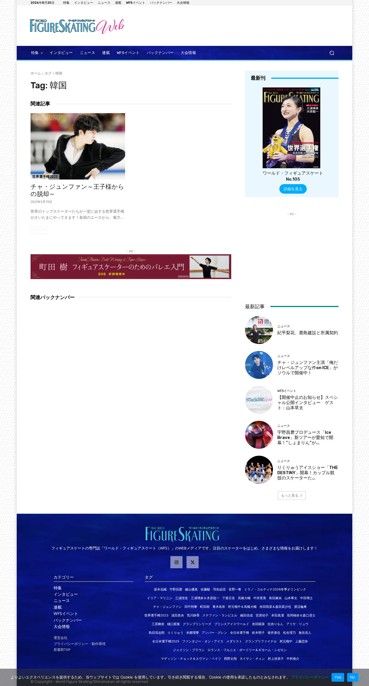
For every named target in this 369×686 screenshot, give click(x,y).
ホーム (36, 73)
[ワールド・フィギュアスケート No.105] (291, 127)
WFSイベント (286, 390)
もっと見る (289, 495)
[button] (331, 53)
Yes (337, 677)
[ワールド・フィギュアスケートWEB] (69, 26)
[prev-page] (34, 230)
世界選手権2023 (45, 176)
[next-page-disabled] (43, 230)
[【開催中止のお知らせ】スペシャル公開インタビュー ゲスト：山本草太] (259, 400)
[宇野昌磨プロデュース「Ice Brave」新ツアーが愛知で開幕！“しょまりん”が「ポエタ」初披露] (259, 435)
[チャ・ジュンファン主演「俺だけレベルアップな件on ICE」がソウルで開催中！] (259, 365)
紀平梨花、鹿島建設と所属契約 (307, 332)
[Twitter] (193, 562)
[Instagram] (176, 562)
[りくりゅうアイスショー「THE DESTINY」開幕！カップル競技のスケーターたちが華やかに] (259, 470)
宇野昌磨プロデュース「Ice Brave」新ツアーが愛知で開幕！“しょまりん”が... (305, 437)
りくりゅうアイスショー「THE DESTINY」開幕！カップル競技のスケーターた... (307, 473)
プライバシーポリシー (310, 677)
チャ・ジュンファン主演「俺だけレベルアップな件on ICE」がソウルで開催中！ (307, 367)
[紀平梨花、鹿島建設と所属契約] (259, 330)
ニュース (283, 326)
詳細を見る (293, 189)
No (352, 677)
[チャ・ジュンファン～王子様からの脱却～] (78, 146)
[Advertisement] (232, 26)
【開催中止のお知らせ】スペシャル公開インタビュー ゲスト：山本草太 (307, 402)
